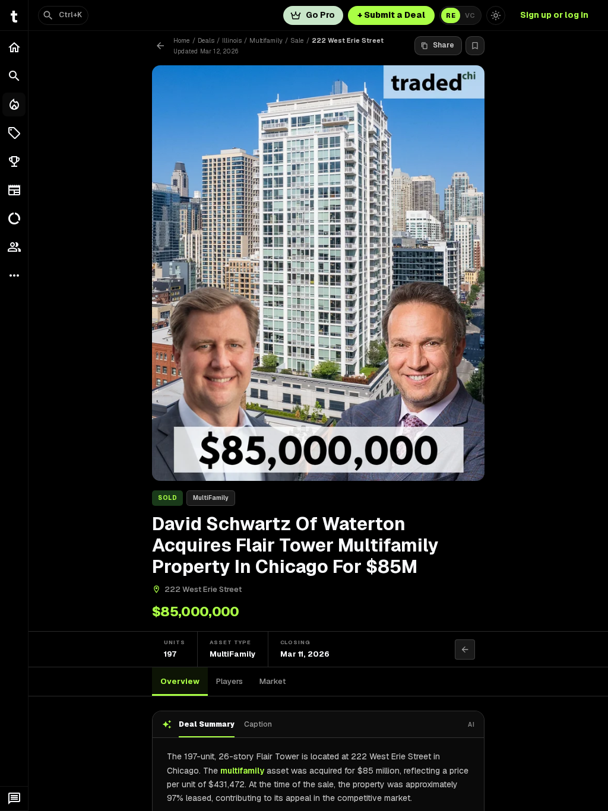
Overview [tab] (180, 681)
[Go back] (160, 45)
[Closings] (14, 104)
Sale (297, 40)
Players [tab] (229, 681)
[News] (14, 190)
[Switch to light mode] (495, 15)
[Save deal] (475, 45)
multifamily (242, 770)
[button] (14, 133)
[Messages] (14, 798)
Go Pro (320, 14)
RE (450, 15)
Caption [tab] (258, 724)
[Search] (14, 76)
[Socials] (14, 247)
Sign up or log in (554, 14)
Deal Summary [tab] (207, 724)
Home (181, 40)
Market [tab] (272, 681)
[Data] (14, 218)
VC (470, 15)
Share (443, 45)
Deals (206, 40)
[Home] (14, 47)
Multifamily (266, 40)
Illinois (232, 40)
